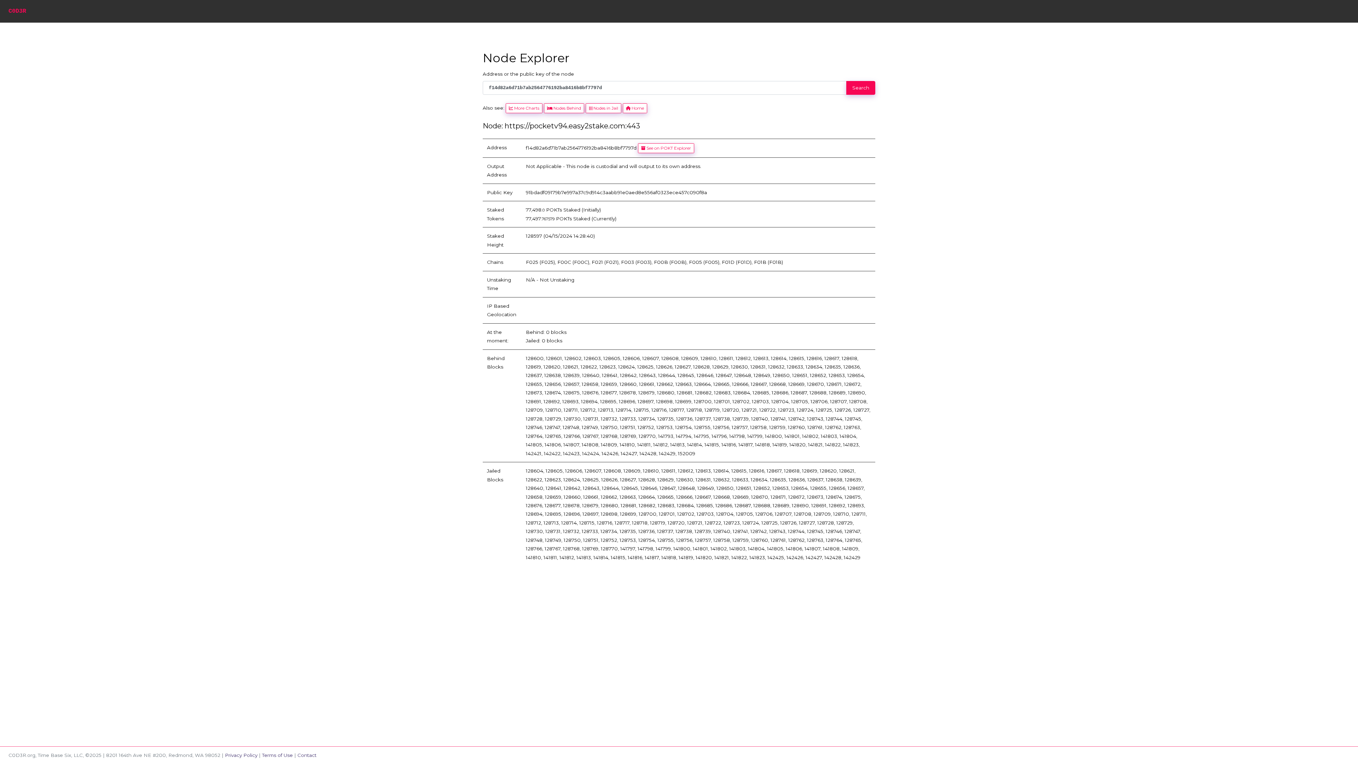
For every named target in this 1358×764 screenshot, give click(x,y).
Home (637, 108)
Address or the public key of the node (528, 74)
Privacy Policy (241, 755)
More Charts (526, 108)
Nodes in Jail (605, 108)
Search (860, 88)
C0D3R (17, 11)
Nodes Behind (566, 108)
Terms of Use (277, 755)
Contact (307, 755)
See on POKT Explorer (668, 148)
